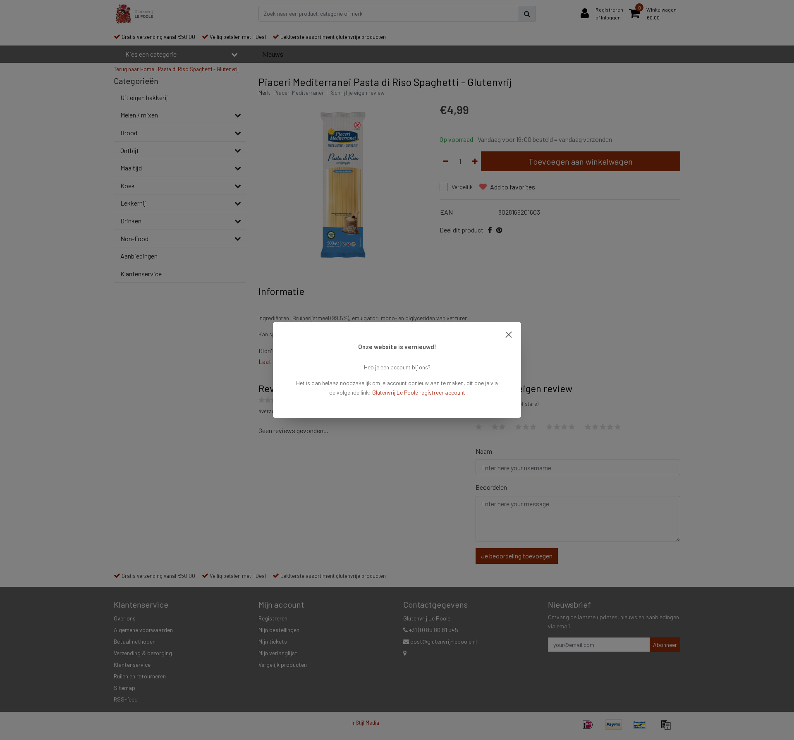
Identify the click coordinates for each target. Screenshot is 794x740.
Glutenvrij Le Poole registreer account (418, 392)
